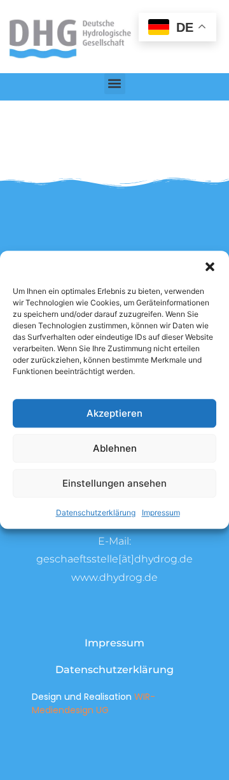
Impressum (161, 513)
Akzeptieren (114, 413)
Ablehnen (115, 448)
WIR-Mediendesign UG (93, 703)
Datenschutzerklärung (95, 513)
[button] (210, 266)
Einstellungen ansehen (114, 483)
